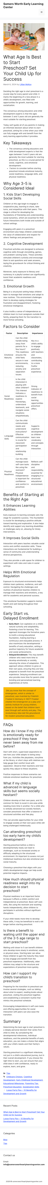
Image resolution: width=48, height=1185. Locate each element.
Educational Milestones (13, 1083)
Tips (8, 1073)
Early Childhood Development (29, 1080)
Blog (5, 1140)
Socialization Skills (31, 1087)
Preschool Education (12, 1087)
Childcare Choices (14, 1077)
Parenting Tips (31, 1083)
